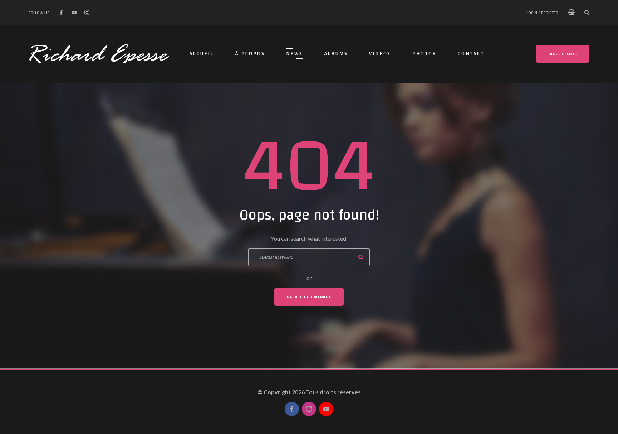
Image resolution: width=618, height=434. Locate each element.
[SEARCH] (361, 257)
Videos (380, 53)
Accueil (202, 53)
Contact (471, 53)
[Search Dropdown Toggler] (586, 12)
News (294, 53)
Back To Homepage (309, 297)
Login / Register (542, 12)
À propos (250, 53)
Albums (336, 53)
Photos (424, 53)
